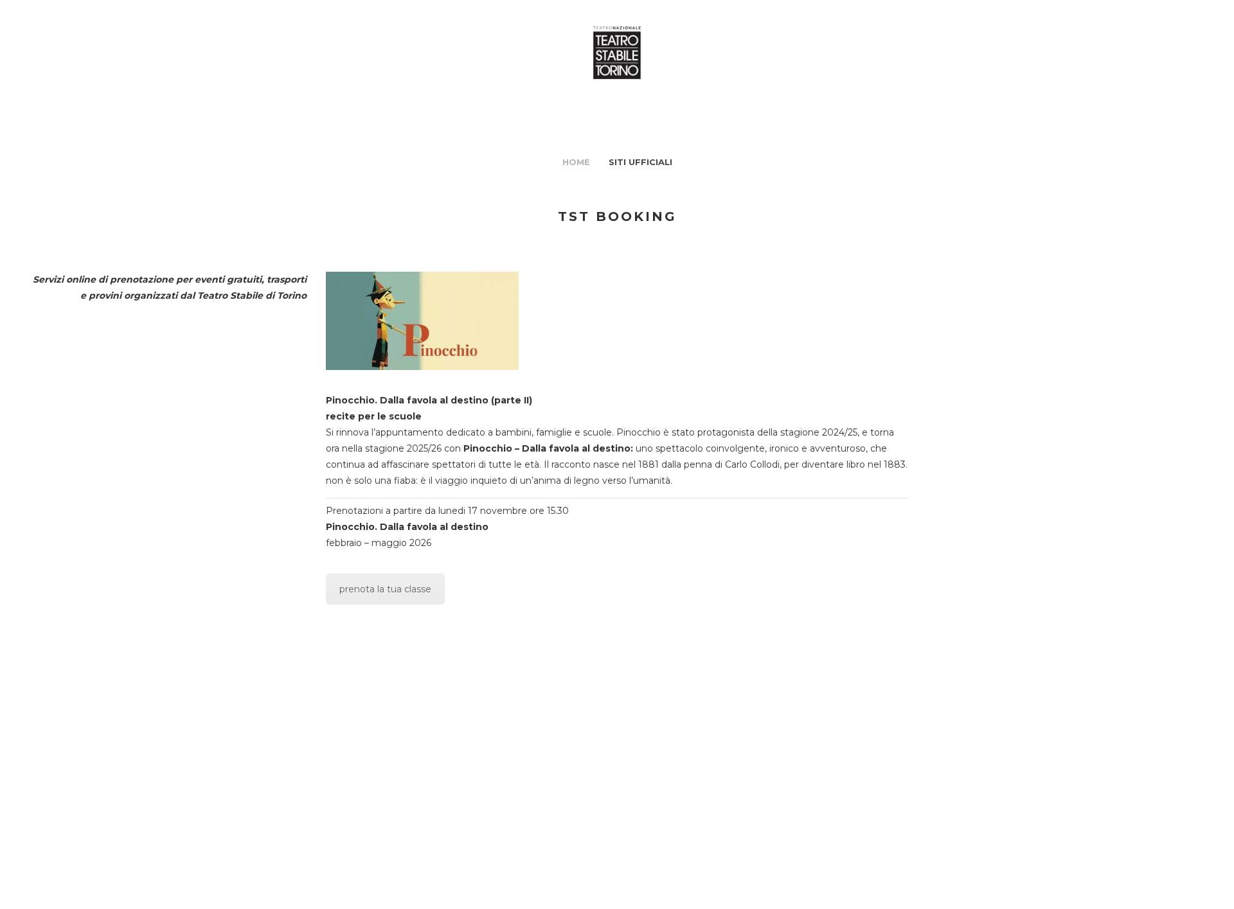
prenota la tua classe (385, 589)
